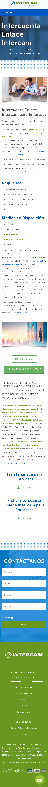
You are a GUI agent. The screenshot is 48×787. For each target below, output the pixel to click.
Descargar (27, 487)
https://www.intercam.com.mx (15, 463)
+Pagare (40, 151)
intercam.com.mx (21, 313)
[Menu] (40, 13)
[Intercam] (24, 3)
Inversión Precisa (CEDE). (13, 155)
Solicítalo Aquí (27, 359)
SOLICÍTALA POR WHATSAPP (26, 369)
